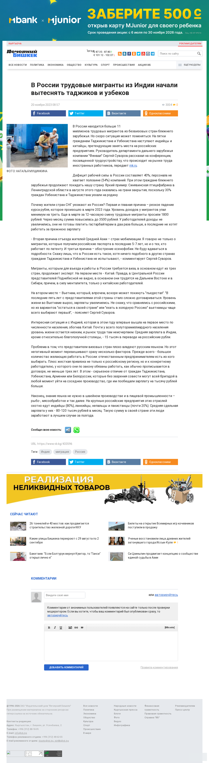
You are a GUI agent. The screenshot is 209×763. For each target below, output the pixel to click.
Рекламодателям (190, 43)
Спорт (105, 65)
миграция (62, 451)
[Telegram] (153, 54)
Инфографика (122, 725)
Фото (117, 717)
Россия (80, 451)
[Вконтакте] (124, 54)
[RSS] (120, 54)
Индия (45, 451)
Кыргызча (15, 43)
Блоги (117, 713)
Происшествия (124, 65)
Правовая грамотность (158, 713)
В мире (87, 733)
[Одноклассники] (134, 54)
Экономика (55, 65)
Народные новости (125, 706)
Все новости (18, 65)
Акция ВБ (144, 65)
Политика (37, 65)
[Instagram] (148, 54)
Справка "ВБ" (152, 717)
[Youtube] (143, 54)
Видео (117, 721)
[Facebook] (129, 54)
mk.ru (133, 165)
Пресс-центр (182, 709)
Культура (91, 65)
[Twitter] (138, 54)
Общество (74, 65)
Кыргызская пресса (125, 709)
